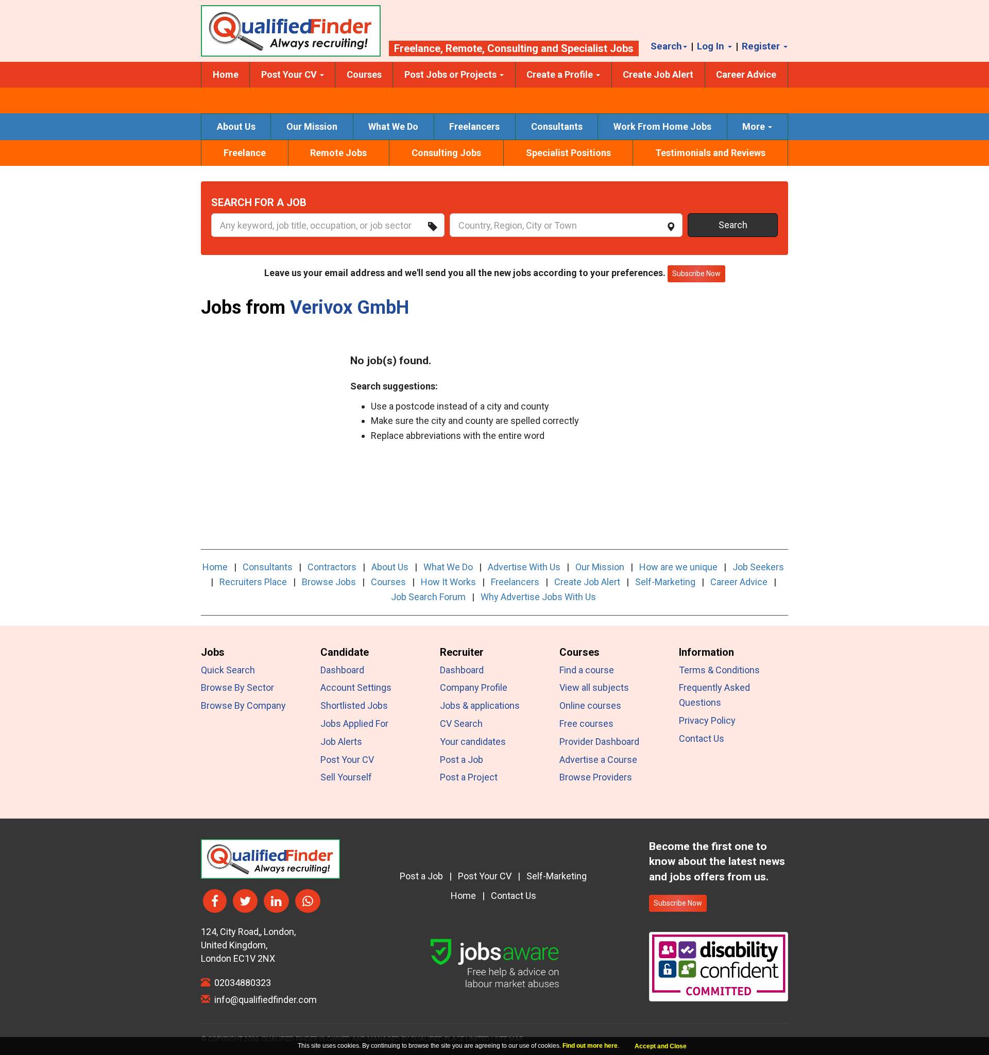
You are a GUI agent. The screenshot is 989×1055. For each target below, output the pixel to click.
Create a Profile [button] (560, 74)
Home (225, 74)
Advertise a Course (598, 759)
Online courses (590, 705)
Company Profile (473, 687)
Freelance (417, 48)
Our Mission (311, 126)
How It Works (448, 581)
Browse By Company (243, 705)
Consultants (557, 126)
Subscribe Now (678, 903)
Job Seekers (758, 566)
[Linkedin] (276, 901)
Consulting (512, 48)
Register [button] (762, 46)
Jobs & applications (480, 705)
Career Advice (746, 74)
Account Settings (355, 687)
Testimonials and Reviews (710, 152)
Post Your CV (347, 759)
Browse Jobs (329, 581)
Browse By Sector (237, 687)
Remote (464, 48)
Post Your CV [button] (290, 74)
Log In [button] (712, 46)
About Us (236, 126)
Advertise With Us (524, 566)
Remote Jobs (338, 152)
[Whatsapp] (307, 901)
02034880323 (240, 982)
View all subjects (594, 687)
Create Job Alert (658, 74)
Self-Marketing (665, 581)
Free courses (586, 723)
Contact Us (701, 738)
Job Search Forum (428, 596)
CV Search (461, 723)
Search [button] (666, 46)
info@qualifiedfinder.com (263, 999)
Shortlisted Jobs (354, 705)
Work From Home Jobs (662, 126)
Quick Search (228, 670)
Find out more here (590, 1045)
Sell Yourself (346, 777)
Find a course (586, 670)
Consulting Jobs (446, 152)
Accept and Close (661, 1046)
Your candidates (473, 741)
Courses (364, 74)
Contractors (332, 566)
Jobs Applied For (354, 723)
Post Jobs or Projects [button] (451, 74)
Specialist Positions (568, 152)
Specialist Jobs (597, 48)
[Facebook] (215, 901)
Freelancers (474, 126)
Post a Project (469, 777)
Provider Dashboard (599, 741)
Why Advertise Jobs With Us (538, 596)
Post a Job (461, 759)
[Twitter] (245, 901)
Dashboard (342, 670)
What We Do (393, 126)
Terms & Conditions (719, 670)
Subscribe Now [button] (696, 273)
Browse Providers (595, 777)
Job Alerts (341, 741)
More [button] (754, 126)
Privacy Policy (707, 720)
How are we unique (678, 566)
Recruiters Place (253, 581)
